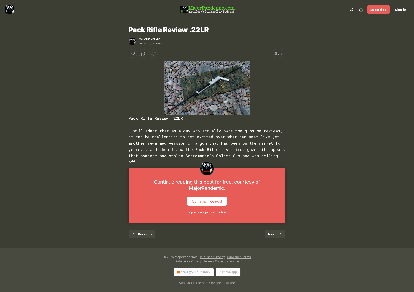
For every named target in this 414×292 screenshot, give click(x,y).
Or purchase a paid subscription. (207, 212)
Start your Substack (195, 272)
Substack (185, 283)
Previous (145, 234)
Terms (208, 261)
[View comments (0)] (143, 53)
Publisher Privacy (212, 257)
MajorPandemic (149, 39)
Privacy (196, 261)
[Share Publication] (361, 9)
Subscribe (378, 9)
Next (272, 234)
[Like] (133, 53)
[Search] (351, 9)
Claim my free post (207, 201)
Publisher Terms (239, 257)
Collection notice (227, 261)
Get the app (228, 272)
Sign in (400, 9)
